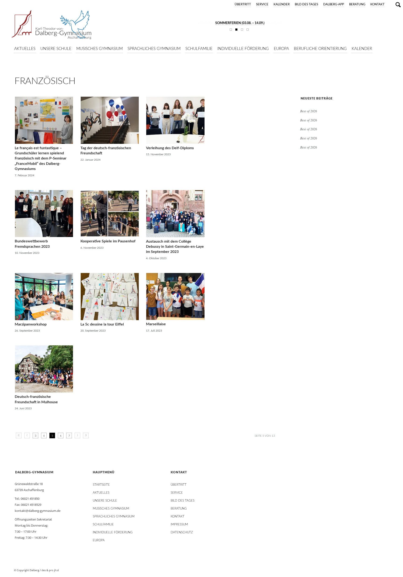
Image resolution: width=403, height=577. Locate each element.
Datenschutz (182, 532)
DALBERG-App (333, 4)
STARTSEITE (101, 484)
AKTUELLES (101, 492)
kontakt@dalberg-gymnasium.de (37, 511)
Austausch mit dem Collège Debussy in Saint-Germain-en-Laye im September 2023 (175, 247)
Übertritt (243, 4)
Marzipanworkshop (31, 324)
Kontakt (377, 4)
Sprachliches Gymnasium (114, 516)
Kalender (282, 4)
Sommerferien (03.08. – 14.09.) (239, 23)
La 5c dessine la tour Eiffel (102, 324)
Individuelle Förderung (113, 532)
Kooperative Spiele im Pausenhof (107, 241)
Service (262, 4)
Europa (99, 540)
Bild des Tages (306, 4)
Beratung (357, 4)
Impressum (179, 524)
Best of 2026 (308, 111)
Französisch (45, 81)
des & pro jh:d (50, 570)
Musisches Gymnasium (111, 508)
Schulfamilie (103, 524)
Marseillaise (156, 324)
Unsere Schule (105, 500)
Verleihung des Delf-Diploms (170, 148)
